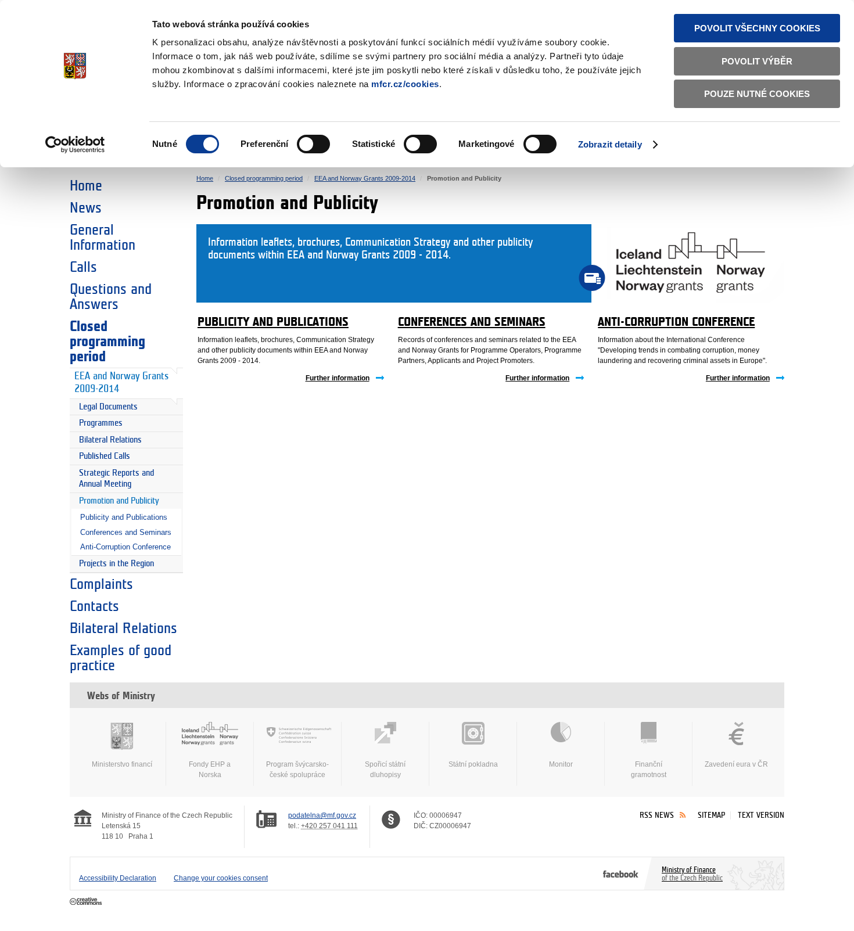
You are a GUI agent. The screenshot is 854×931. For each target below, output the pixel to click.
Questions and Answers (111, 296)
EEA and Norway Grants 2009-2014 (121, 383)
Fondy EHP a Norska (210, 769)
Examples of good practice (120, 658)
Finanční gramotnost (648, 769)
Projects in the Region (116, 563)
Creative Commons (87, 902)
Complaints (101, 584)
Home (86, 186)
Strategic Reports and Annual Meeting (116, 479)
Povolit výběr (757, 61)
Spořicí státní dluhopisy (385, 769)
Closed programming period (107, 341)
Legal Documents (108, 406)
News (86, 208)
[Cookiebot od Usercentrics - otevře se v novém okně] (75, 144)
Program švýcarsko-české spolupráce (297, 769)
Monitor (561, 764)
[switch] (313, 144)
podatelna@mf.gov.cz (322, 815)
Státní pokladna (473, 764)
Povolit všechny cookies (757, 28)
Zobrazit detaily (610, 144)
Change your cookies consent (221, 878)
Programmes (101, 423)
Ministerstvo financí (122, 764)
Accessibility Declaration (117, 878)
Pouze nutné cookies (757, 94)
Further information (337, 378)
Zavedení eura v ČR (736, 764)
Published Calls (104, 456)
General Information (102, 237)
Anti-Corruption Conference (125, 546)
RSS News (657, 815)
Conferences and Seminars (125, 532)
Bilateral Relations (110, 440)
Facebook (620, 873)
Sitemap (711, 815)
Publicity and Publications (123, 517)
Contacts (94, 606)
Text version (761, 815)
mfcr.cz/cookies (405, 84)
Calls (83, 267)
